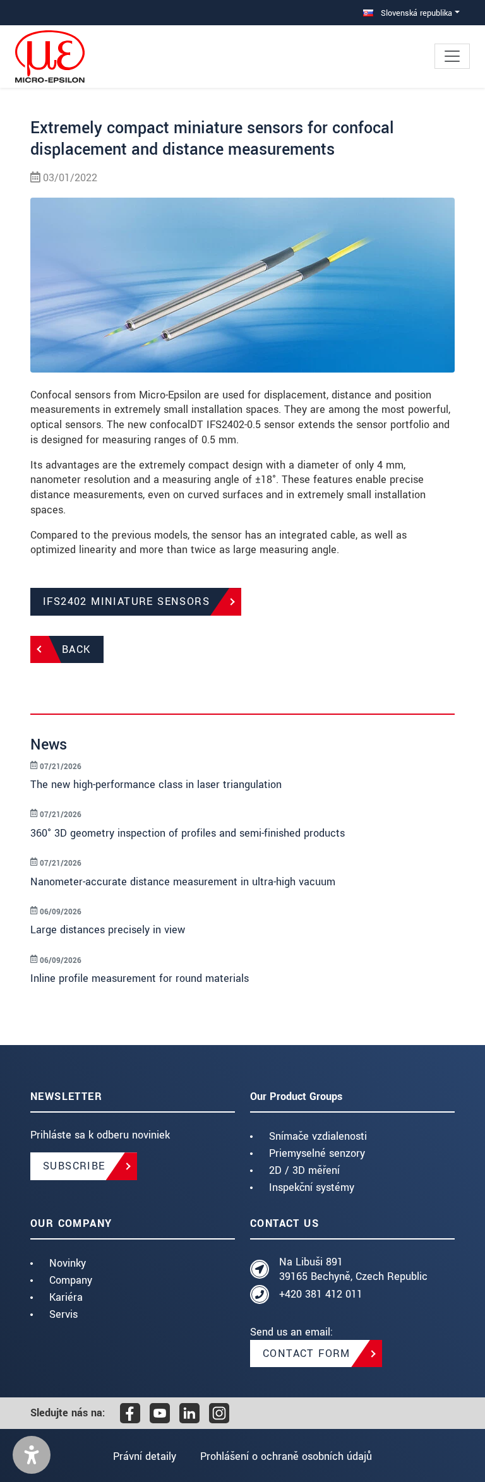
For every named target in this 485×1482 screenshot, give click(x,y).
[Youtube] (160, 1413)
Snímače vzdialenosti (318, 1136)
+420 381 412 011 (320, 1294)
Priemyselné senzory (317, 1153)
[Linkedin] (189, 1413)
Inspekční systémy (311, 1187)
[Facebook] (130, 1413)
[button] (32, 1455)
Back (76, 649)
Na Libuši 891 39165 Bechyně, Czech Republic (353, 1269)
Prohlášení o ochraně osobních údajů (286, 1456)
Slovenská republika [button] (415, 13)
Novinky (67, 1263)
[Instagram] (219, 1413)
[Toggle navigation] (452, 56)
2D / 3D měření (304, 1170)
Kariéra (66, 1297)
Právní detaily (144, 1456)
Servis (63, 1314)
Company (70, 1280)
